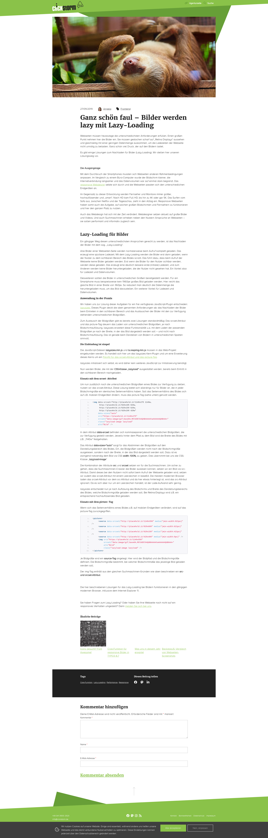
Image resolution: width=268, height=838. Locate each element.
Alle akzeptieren (173, 828)
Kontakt (173, 816)
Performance (112, 682)
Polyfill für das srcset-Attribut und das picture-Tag (130, 357)
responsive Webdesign (92, 184)
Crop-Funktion (86, 682)
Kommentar (86, 717)
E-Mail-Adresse (88, 758)
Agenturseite (195, 3)
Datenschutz (198, 816)
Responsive (124, 682)
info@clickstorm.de (60, 819)
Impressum (211, 816)
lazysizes (85, 307)
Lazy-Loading (99, 682)
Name (83, 744)
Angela (107, 108)
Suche (210, 3)
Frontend (126, 108)
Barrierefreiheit (185, 816)
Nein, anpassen (200, 828)
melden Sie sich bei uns (138, 606)
